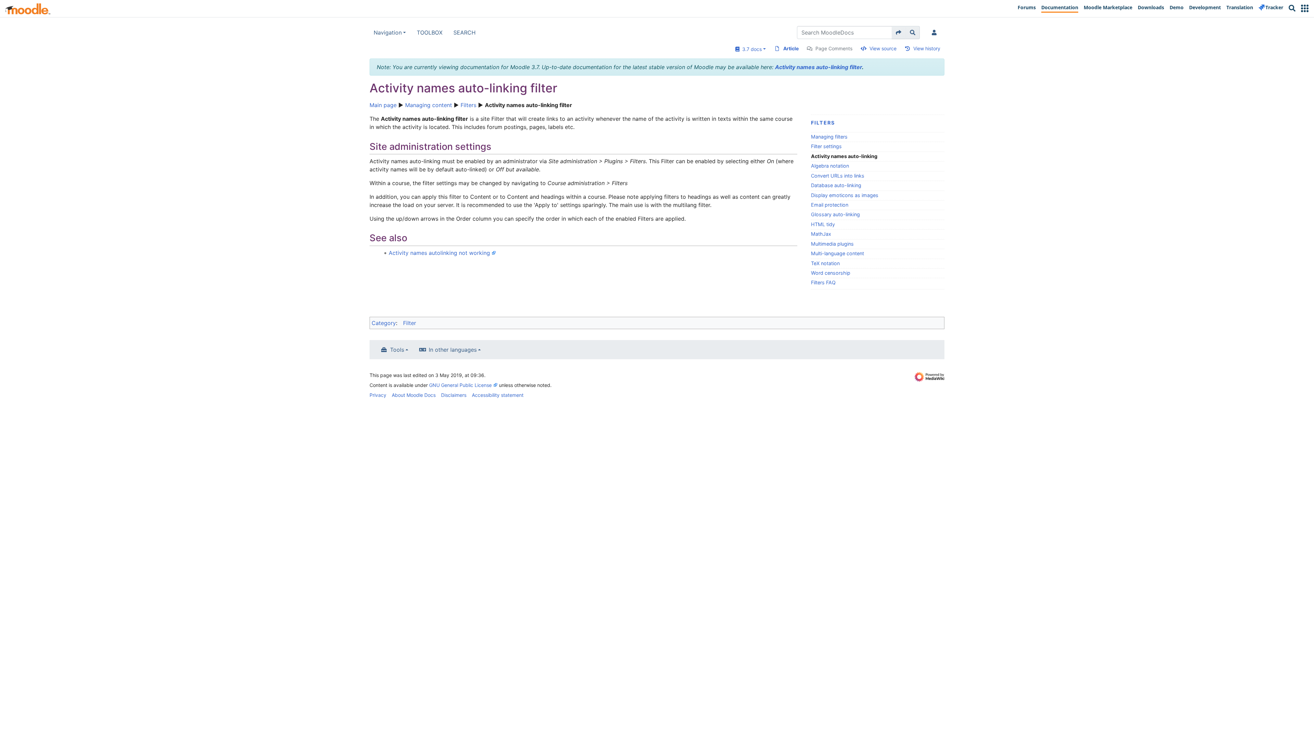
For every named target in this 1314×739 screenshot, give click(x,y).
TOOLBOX (429, 32)
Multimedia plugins (832, 244)
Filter (409, 323)
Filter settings (826, 146)
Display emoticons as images (844, 195)
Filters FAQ (823, 282)
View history (926, 48)
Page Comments (833, 48)
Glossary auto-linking (835, 214)
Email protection (829, 205)
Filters (468, 105)
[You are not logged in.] (935, 32)
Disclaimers (453, 395)
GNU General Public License (460, 385)
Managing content (428, 105)
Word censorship (830, 273)
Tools (397, 349)
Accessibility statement (498, 395)
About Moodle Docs (414, 395)
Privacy (378, 395)
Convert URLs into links (837, 176)
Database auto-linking (836, 185)
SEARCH (464, 32)
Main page (383, 105)
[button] (1304, 8)
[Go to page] (899, 32)
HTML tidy (823, 224)
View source (883, 48)
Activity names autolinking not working (439, 252)
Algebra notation (830, 166)
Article (791, 48)
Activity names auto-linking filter (818, 67)
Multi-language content (837, 253)
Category (384, 323)
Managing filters (829, 137)
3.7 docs (750, 49)
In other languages (453, 349)
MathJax (821, 234)
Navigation (388, 32)
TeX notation (825, 263)
